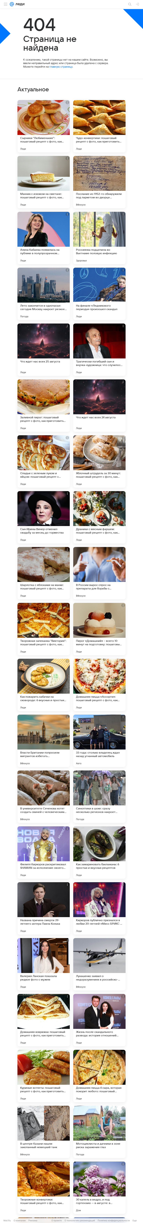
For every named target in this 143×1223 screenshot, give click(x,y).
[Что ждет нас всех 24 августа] (99, 405)
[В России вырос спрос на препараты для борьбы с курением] (99, 573)
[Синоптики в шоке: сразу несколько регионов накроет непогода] (99, 796)
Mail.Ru (7, 1220)
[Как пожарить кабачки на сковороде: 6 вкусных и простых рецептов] (43, 685)
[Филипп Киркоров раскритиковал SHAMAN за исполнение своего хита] (43, 852)
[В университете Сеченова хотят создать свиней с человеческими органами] (43, 796)
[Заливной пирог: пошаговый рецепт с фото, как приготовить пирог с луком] (43, 405)
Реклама (32, 1220)
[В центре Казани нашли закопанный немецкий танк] (43, 1132)
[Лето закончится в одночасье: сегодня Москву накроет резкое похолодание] (43, 294)
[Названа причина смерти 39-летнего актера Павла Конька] (43, 908)
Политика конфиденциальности (114, 1220)
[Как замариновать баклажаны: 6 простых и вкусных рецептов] (99, 852)
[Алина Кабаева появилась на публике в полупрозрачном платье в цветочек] (43, 238)
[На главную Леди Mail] (19, 4)
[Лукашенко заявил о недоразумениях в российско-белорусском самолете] (99, 964)
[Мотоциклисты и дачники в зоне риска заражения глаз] (99, 1132)
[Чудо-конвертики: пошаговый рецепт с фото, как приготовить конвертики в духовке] (99, 126)
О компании (20, 1220)
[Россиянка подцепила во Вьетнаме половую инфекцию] (99, 238)
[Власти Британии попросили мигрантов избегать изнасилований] (43, 741)
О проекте (56, 1220)
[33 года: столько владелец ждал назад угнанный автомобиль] (99, 741)
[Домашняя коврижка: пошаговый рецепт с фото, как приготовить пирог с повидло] (43, 1020)
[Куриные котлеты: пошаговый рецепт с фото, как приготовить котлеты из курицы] (43, 1076)
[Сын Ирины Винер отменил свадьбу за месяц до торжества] (43, 517)
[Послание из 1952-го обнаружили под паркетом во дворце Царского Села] (99, 182)
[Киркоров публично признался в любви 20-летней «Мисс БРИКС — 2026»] (99, 908)
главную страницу (60, 66)
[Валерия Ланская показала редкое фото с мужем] (43, 964)
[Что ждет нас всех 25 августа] (43, 350)
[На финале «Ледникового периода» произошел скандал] (99, 294)
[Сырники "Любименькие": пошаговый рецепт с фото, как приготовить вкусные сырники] (43, 126)
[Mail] (12, 4)
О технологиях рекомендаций (80, 1220)
